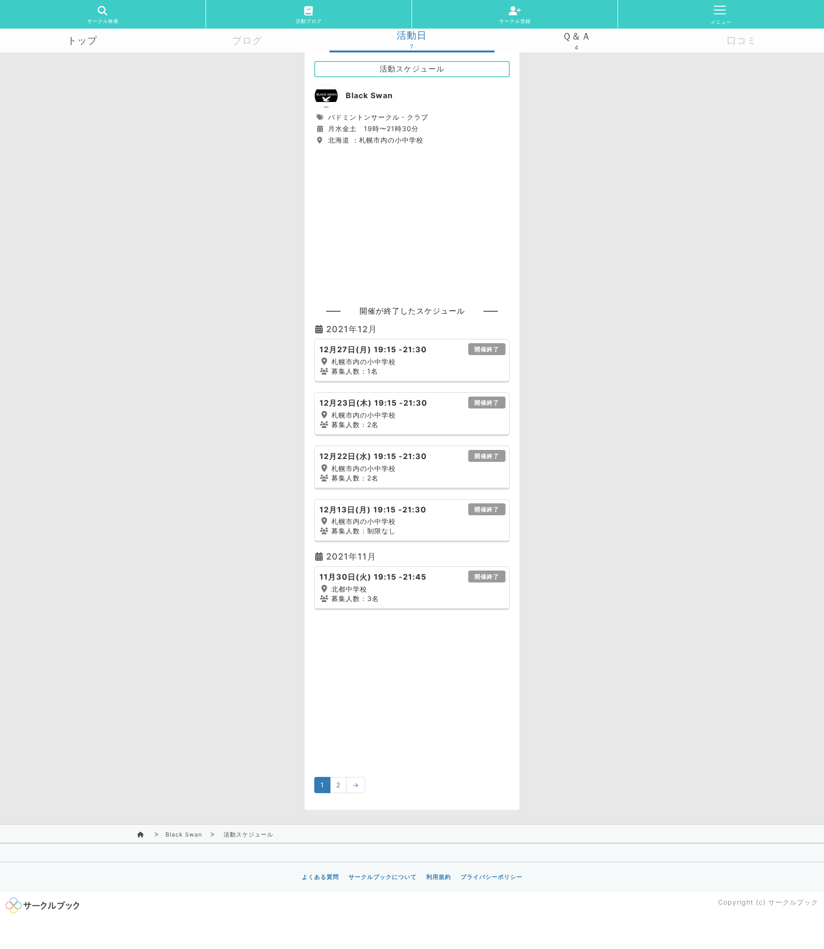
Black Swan (183, 834)
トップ (82, 40)
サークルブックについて (383, 876)
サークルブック (793, 902)
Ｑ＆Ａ (576, 36)
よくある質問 (320, 876)
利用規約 (438, 876)
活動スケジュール (248, 834)
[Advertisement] (412, 221)
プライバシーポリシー (492, 876)
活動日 (412, 35)
